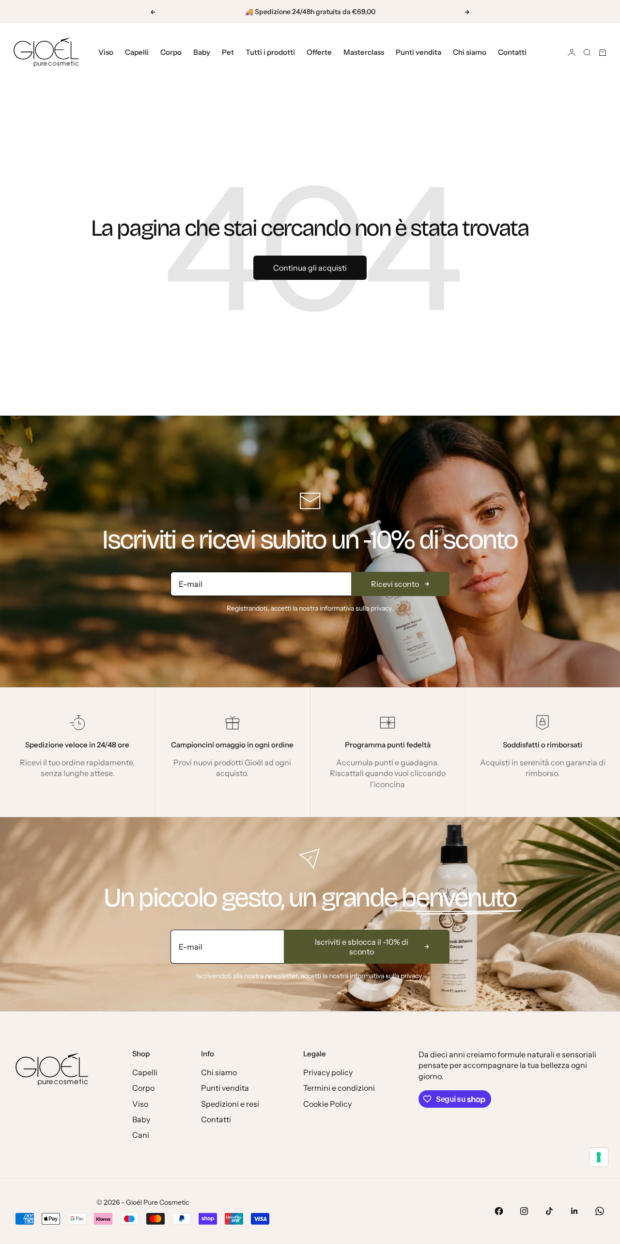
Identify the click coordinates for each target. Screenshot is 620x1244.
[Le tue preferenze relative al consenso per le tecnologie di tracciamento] (598, 1157)
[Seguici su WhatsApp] (599, 1211)
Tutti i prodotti (270, 52)
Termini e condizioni (339, 1088)
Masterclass (363, 52)
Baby (201, 52)
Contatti (512, 52)
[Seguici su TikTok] (549, 1211)
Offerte (319, 52)
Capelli (137, 52)
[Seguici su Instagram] (524, 1211)
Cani (140, 1135)
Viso (105, 52)
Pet (228, 52)
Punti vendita (418, 52)
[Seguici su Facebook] (499, 1211)
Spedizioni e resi (230, 1104)
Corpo (171, 52)
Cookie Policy (327, 1104)
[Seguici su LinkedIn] (574, 1211)
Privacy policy (328, 1072)
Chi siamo (469, 52)
